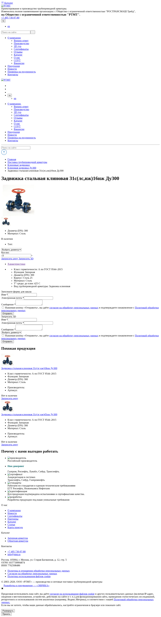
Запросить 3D (26, 258)
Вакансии (19, 129)
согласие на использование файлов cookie (72, 593)
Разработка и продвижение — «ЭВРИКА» (26, 585)
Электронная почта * (12, 298)
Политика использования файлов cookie (29, 576)
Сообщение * (8, 304)
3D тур (17, 112)
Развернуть (8, 611)
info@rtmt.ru (14, 554)
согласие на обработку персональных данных (73, 307)
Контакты (13, 140)
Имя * (4, 294)
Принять (6, 614)
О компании (14, 103)
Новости (12, 135)
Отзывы (18, 118)
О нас (17, 123)
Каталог (8, 3)
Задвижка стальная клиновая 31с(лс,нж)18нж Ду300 (29, 368)
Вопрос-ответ (21, 106)
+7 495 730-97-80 (10, 17)
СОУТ (17, 126)
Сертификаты (21, 115)
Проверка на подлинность (22, 137)
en (9, 26)
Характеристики (16, 264)
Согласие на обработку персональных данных (32, 573)
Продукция (14, 132)
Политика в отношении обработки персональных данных (39, 570)
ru (3, 21)
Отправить (8, 313)
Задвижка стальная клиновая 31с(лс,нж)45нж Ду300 (29, 414)
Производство (21, 109)
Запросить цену (10, 258)
